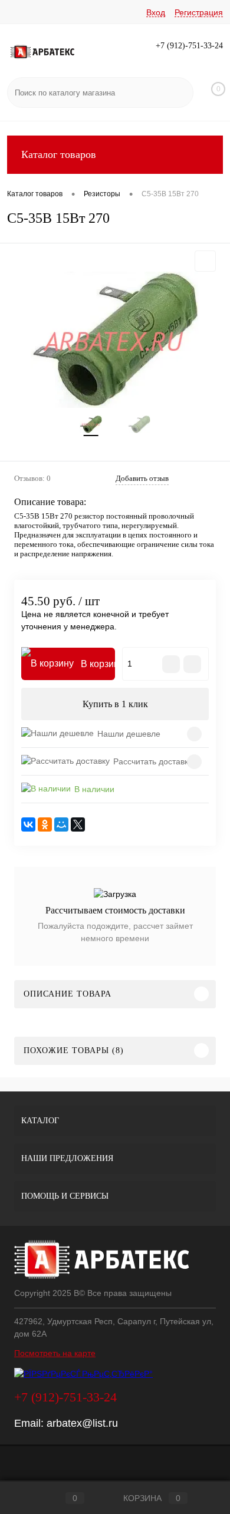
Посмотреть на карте (55, 1353)
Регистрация (199, 12)
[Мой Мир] (61, 824)
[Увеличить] (115, 340)
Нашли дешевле (128, 733)
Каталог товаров (58, 154)
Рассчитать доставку (152, 761)
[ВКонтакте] (28, 824)
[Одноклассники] (45, 824)
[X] (78, 824)
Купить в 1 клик (115, 704)
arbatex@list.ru (82, 1423)
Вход (155, 12)
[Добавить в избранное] (205, 261)
